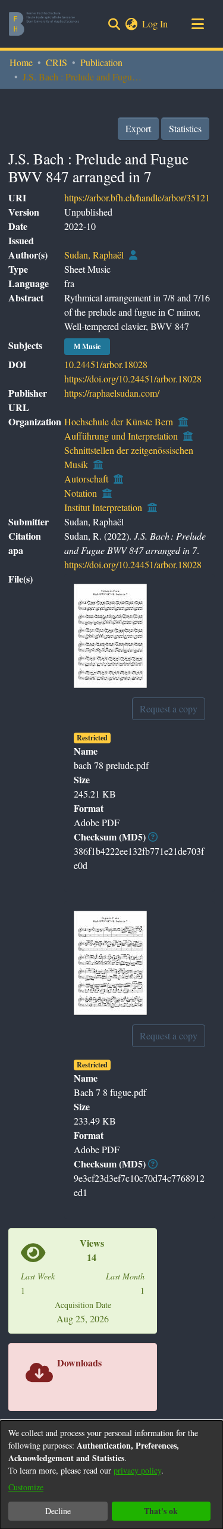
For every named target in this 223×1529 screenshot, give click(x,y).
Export (138, 128)
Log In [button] (155, 23)
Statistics (185, 128)
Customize (25, 1487)
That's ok (161, 1511)
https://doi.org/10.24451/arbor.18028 (133, 378)
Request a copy (168, 708)
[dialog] (111, 1475)
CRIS (56, 62)
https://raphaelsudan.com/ (111, 393)
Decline (58, 1510)
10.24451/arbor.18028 (105, 364)
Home (21, 62)
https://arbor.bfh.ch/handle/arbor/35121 (137, 197)
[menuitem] (131, 24)
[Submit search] (113, 24)
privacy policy (137, 1470)
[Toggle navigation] (197, 24)
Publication (101, 62)
